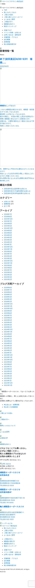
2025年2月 (8, 327)
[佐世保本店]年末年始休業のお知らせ (17, 193)
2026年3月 (8, 299)
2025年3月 (8, 325)
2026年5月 (8, 294)
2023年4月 (8, 256)
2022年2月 (8, 279)
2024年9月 (8, 230)
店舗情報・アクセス (11, 37)
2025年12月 (8, 219)
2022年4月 (8, 275)
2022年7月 (8, 270)
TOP (5, 10)
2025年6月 (8, 223)
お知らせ (7, 201)
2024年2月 (8, 242)
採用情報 (7, 42)
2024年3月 (8, 240)
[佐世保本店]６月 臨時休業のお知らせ (17, 191)
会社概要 (7, 39)
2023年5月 (8, 371)
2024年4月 (8, 237)
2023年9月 (8, 251)
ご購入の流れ (8, 15)
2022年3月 (8, 277)
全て (5, 206)
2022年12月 (8, 261)
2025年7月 (8, 221)
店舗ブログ (8, 30)
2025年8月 (8, 313)
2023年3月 (8, 258)
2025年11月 (8, 306)
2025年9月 (8, 311)
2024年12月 (8, 228)
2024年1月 (8, 244)
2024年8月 (8, 233)
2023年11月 (8, 249)
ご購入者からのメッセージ (13, 17)
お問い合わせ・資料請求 (12, 35)
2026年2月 (8, 301)
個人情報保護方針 (10, 44)
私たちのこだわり (10, 12)
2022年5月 (8, 272)
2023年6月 (8, 369)
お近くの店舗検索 (11, 407)
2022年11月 (8, 263)
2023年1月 (8, 381)
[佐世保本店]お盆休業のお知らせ (15, 189)
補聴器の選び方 (9, 541)
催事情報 (7, 204)
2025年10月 (8, 308)
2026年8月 (8, 287)
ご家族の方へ (8, 22)
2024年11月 (8, 332)
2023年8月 (8, 364)
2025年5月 (8, 226)
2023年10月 (8, 360)
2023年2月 (8, 378)
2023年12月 (8, 247)
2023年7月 (8, 254)
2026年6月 (8, 217)
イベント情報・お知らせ (12, 32)
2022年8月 (8, 268)
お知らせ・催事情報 (12, 405)
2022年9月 (8, 265)
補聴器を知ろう (9, 24)
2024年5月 (8, 235)
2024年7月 (8, 339)
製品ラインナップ (10, 26)
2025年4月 (8, 322)
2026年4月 (8, 297)
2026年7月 (8, 214)
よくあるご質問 (9, 19)
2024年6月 (8, 341)
